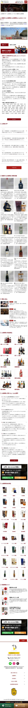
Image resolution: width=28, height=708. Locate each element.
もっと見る (14, 460)
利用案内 (14, 678)
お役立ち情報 (14, 681)
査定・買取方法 (14, 672)
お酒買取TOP (3, 13)
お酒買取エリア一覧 (11, 13)
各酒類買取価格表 (14, 684)
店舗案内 (14, 675)
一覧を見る (14, 167)
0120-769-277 (14, 658)
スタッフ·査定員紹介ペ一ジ (13, 119)
